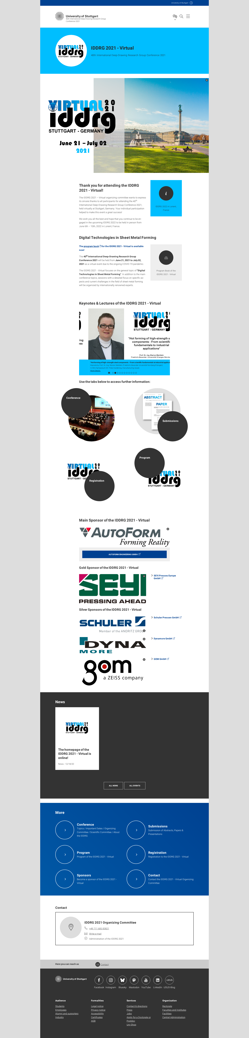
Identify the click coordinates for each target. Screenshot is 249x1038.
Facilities (166, 1013)
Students (59, 1006)
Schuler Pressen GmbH (166, 617)
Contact (105, 964)
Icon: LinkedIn (157, 980)
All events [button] (134, 785)
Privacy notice (98, 1009)
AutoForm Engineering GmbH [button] (123, 554)
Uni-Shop (131, 1024)
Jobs (129, 1013)
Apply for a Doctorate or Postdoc (139, 1019)
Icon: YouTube (146, 980)
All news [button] (113, 785)
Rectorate (167, 1006)
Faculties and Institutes (174, 1009)
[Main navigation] (188, 16)
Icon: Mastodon (134, 980)
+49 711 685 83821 (99, 928)
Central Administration (173, 1017)
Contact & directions (137, 1006)
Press (129, 1009)
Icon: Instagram (110, 980)
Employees (60, 1009)
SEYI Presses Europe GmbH (165, 577)
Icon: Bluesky (122, 980)
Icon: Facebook (99, 980)
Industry (59, 1017)
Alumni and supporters (66, 1013)
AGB (93, 1020)
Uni (179, 3)
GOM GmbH (160, 658)
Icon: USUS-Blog (169, 980)
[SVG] (112, 624)
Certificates (97, 1017)
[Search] (181, 16)
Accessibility (97, 1013)
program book (91, 246)
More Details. (86, 370)
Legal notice (97, 1006)
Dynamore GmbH (163, 638)
